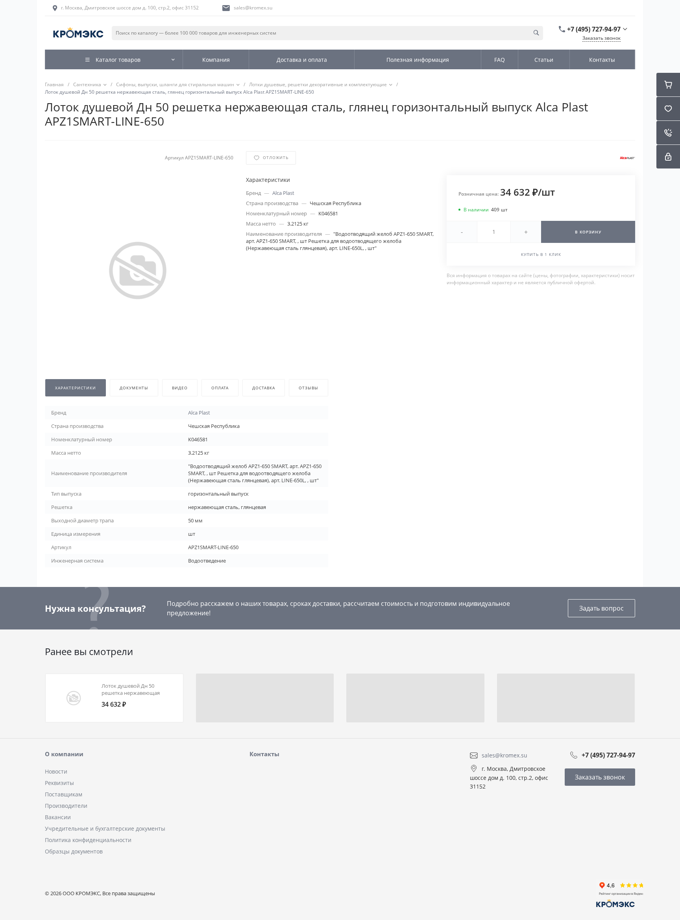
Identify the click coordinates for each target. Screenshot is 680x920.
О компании (64, 754)
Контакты (264, 754)
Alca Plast (283, 192)
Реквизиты (59, 783)
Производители (66, 805)
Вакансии (58, 817)
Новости (56, 771)
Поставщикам (63, 794)
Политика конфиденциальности (88, 840)
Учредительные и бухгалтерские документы (105, 828)
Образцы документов (74, 851)
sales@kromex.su (253, 7)
